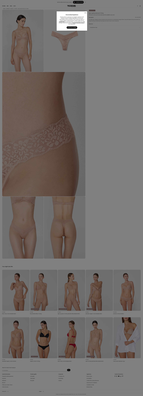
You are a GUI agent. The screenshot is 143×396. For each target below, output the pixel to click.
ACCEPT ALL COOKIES (72, 27)
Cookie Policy (62, 21)
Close (85, 12)
